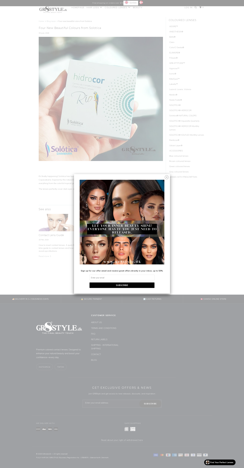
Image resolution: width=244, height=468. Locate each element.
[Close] (167, 176)
